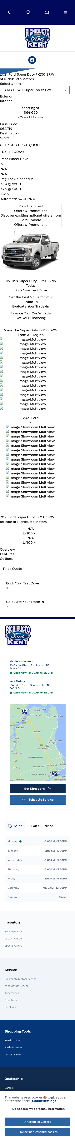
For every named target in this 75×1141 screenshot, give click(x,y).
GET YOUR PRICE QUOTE (20, 145)
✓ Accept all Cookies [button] (37, 1121)
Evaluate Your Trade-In (30, 306)
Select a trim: (11, 84)
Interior (6, 101)
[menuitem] (37, 934)
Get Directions (37, 789)
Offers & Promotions (31, 225)
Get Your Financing (31, 318)
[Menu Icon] (65, 12)
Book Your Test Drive (30, 290)
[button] (9, 12)
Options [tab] (6, 559)
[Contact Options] (47, 12)
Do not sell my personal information (38, 1108)
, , (30, 667)
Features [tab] (7, 554)
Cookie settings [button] (44, 1101)
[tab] (31, 96)
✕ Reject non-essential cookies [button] (38, 1132)
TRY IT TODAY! (12, 152)
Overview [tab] (7, 549)
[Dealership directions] (38, 742)
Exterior (6, 96)
